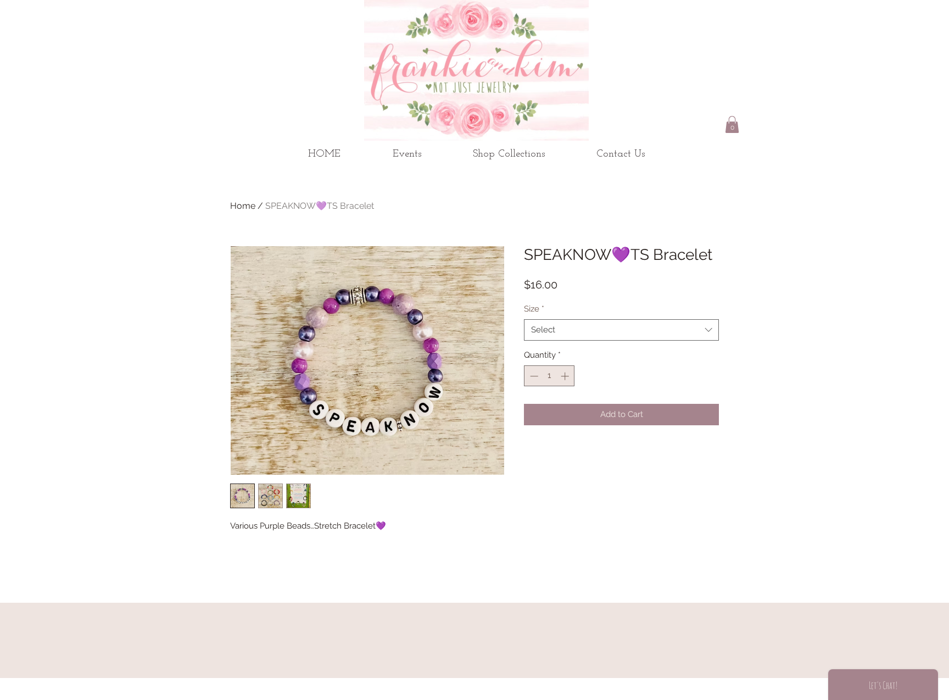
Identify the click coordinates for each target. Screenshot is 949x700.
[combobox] (621, 330)
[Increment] (566, 376)
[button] (732, 124)
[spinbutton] (549, 376)
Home (242, 206)
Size (534, 309)
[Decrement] (533, 376)
